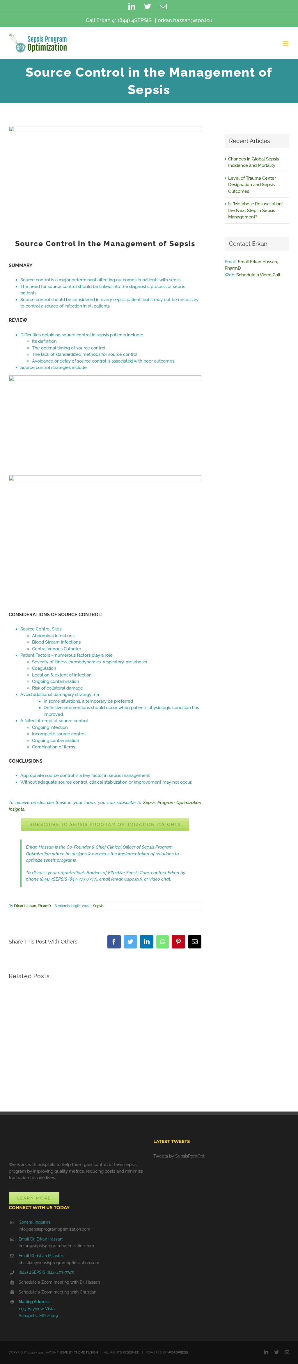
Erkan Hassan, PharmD (32, 906)
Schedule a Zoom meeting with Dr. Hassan (59, 1282)
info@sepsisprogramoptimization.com (54, 1229)
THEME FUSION (86, 1352)
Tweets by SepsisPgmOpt (179, 1156)
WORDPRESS (178, 1352)
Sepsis (98, 906)
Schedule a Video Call (258, 275)
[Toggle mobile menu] (286, 43)
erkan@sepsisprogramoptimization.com (56, 1245)
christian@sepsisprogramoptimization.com (59, 1262)
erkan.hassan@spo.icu (185, 20)
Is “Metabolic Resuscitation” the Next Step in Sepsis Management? (255, 210)
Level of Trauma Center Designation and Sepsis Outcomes (252, 185)
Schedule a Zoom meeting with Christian (57, 1292)
